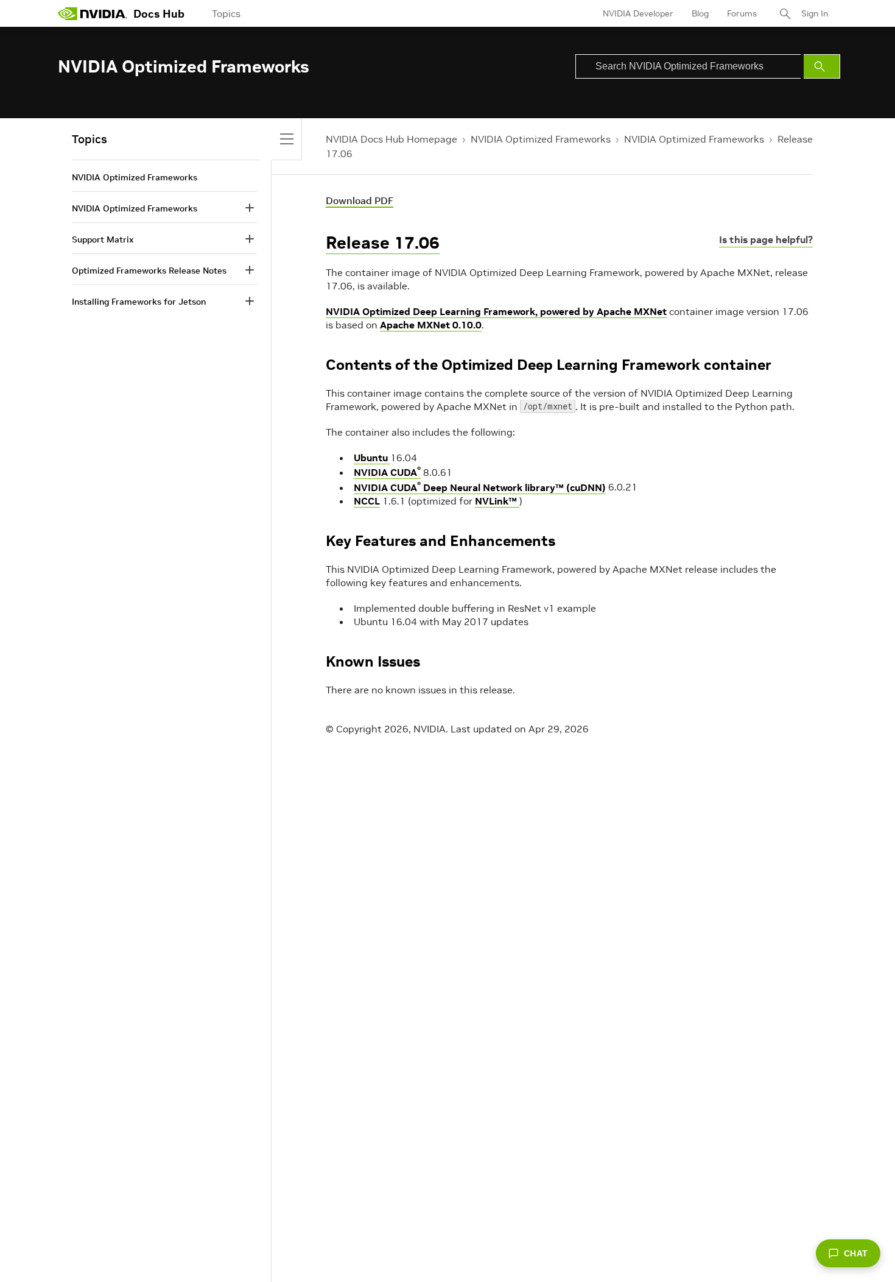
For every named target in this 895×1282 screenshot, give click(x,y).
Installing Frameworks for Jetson (139, 301)
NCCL (367, 501)
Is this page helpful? (766, 239)
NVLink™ (497, 501)
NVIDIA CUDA (387, 472)
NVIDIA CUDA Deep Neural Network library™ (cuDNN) (480, 487)
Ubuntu (372, 458)
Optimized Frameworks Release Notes (149, 270)
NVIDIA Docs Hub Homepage (391, 139)
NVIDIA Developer (638, 13)
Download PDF (359, 200)
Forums (742, 13)
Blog (700, 13)
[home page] (92, 13)
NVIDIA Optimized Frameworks (541, 139)
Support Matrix (102, 239)
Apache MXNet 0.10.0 (431, 325)
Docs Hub (158, 14)
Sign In (814, 13)
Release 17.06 (383, 242)
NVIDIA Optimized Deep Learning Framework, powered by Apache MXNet (496, 311)
